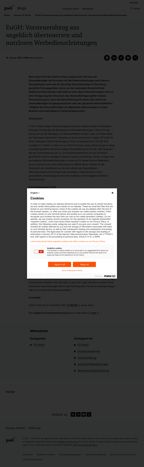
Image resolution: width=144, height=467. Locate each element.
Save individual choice (72, 270)
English (34, 193)
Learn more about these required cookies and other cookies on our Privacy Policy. (68, 241)
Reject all (84, 264)
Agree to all (59, 264)
